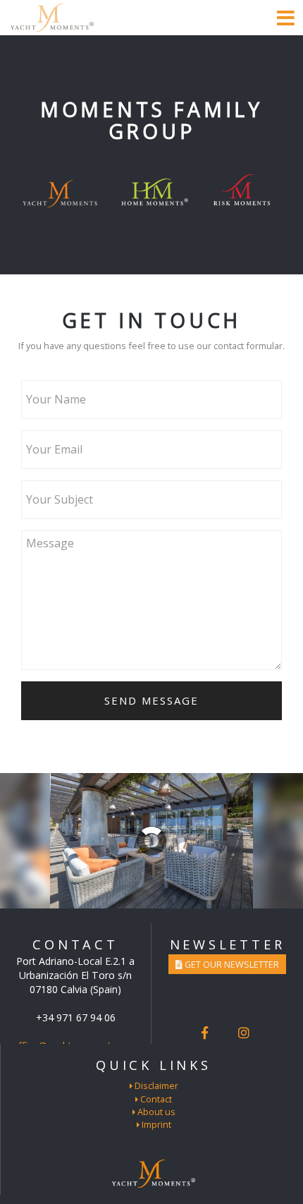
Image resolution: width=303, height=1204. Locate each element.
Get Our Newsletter (231, 964)
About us (155, 1111)
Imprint (155, 1124)
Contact (155, 1099)
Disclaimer (155, 1085)
